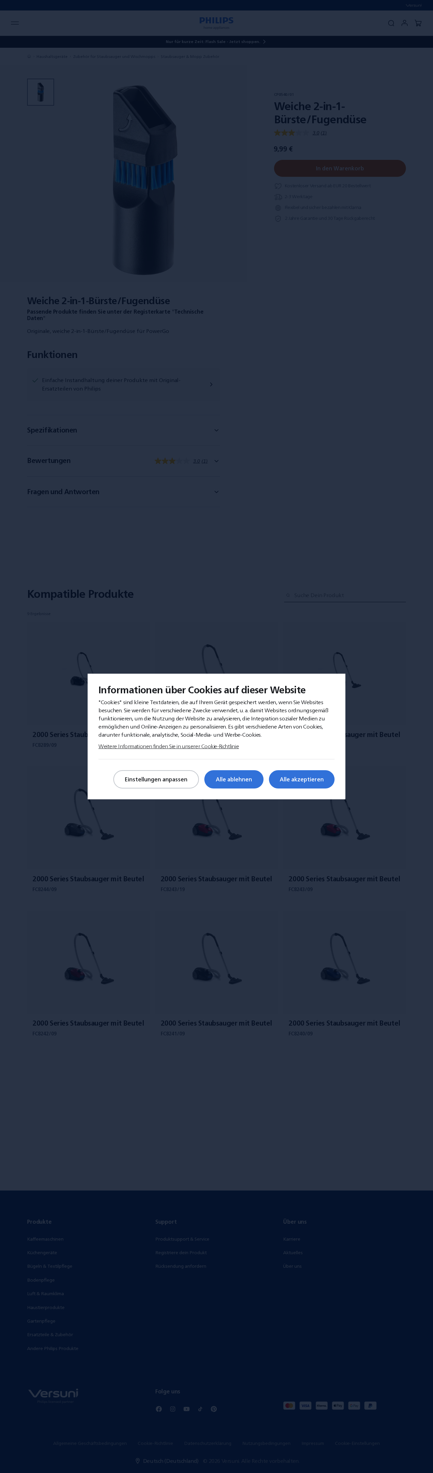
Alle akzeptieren (302, 779)
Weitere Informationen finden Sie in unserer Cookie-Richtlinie (168, 746)
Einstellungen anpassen (156, 779)
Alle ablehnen (234, 779)
